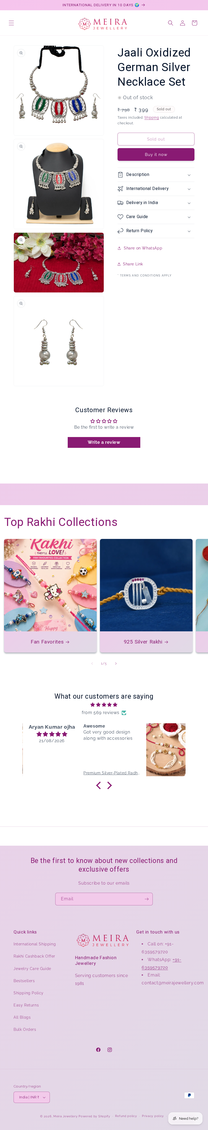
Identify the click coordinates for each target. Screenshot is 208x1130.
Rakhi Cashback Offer (34, 956)
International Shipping (35, 944)
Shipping (151, 117)
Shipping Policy (29, 993)
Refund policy (126, 1116)
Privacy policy (153, 1116)
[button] (11, 23)
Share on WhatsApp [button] (143, 248)
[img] (103, 705)
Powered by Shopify (94, 1116)
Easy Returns (26, 1005)
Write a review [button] (104, 442)
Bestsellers (24, 981)
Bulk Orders (25, 1029)
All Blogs (22, 1017)
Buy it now (156, 154)
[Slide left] (92, 663)
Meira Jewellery (65, 1116)
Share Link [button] (133, 264)
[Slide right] (116, 663)
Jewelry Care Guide (32, 968)
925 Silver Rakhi (143, 642)
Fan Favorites (47, 642)
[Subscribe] (146, 899)
